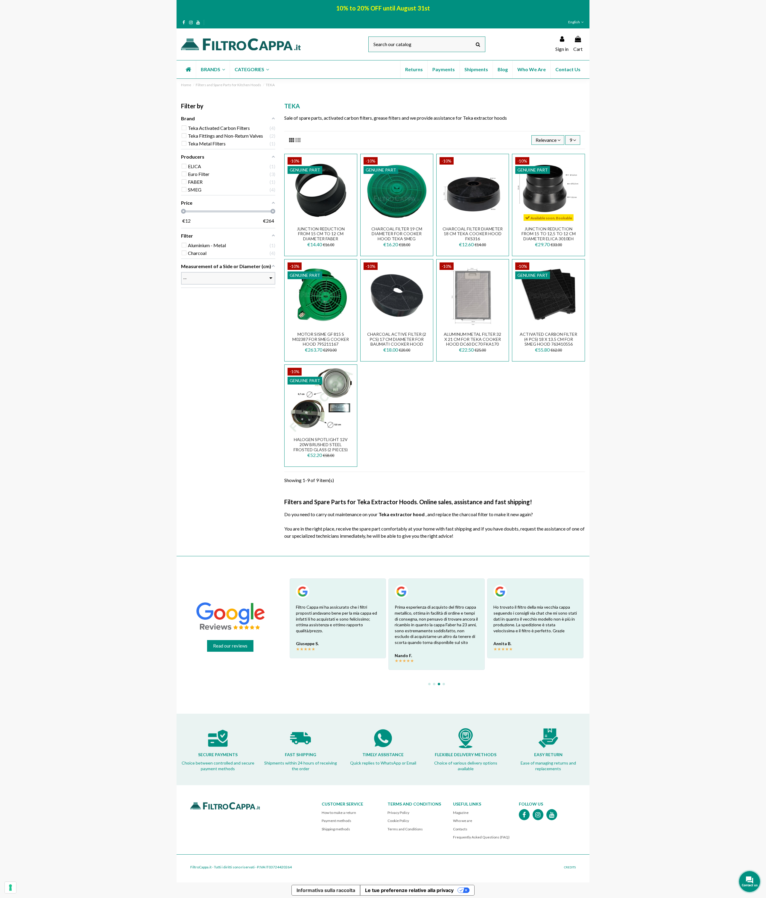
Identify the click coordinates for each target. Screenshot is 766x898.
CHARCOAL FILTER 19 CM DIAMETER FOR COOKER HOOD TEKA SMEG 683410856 (396, 236)
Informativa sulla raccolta (326, 890)
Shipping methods (336, 829)
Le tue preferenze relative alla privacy (409, 890)
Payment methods (336, 820)
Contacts (460, 829)
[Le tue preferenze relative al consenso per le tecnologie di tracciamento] (10, 887)
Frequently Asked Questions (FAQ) (481, 837)
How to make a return (339, 812)
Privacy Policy (398, 812)
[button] (213, 69)
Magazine (461, 812)
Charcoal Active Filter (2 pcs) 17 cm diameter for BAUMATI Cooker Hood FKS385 (396, 342)
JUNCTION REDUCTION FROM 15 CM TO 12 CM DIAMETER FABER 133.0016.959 (321, 236)
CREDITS (570, 867)
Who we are (462, 820)
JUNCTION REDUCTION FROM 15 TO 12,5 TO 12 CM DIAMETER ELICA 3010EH (549, 233)
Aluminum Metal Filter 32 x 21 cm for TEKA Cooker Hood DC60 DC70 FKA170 (472, 339)
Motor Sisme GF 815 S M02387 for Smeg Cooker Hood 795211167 (320, 339)
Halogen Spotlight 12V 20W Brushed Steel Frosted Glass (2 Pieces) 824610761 (321, 447)
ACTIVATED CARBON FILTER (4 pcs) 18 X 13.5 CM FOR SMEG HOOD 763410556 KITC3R (548, 342)
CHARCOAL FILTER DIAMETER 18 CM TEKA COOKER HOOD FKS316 (473, 233)
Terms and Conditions (405, 829)
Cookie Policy (398, 820)
